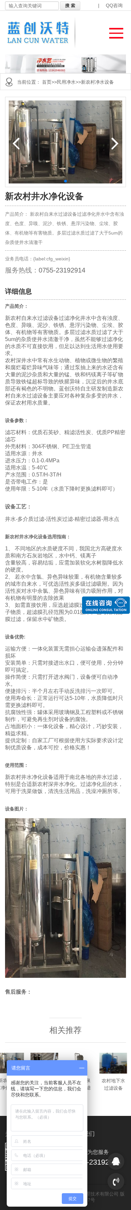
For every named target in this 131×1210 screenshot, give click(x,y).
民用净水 (66, 82)
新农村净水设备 (97, 82)
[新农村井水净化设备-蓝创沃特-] (42, 32)
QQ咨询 (114, 5)
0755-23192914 (62, 270)
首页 (46, 82)
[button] (113, 31)
